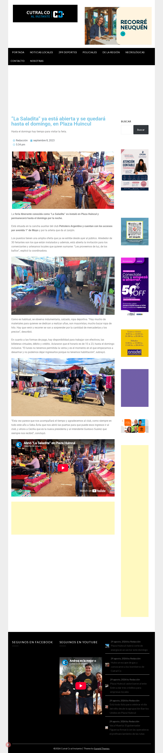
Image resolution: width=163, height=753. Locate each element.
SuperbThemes (102, 748)
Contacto (18, 60)
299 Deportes (68, 52)
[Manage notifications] (8, 744)
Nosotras (36, 60)
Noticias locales (41, 52)
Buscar (126, 121)
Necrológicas (135, 52)
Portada (18, 52)
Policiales (90, 52)
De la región (111, 52)
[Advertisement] (81, 89)
